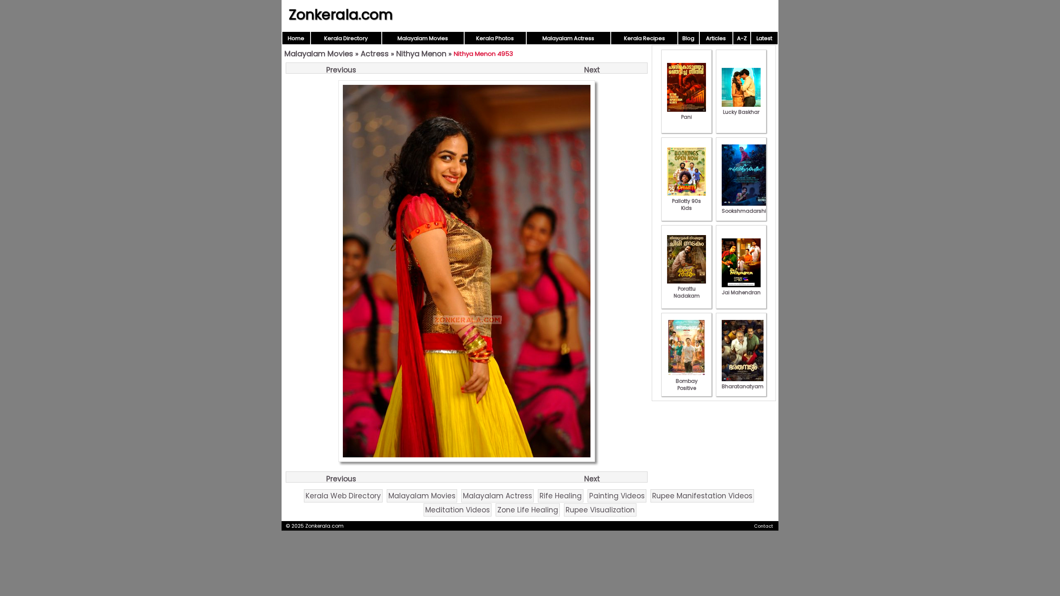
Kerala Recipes (644, 38)
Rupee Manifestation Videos (702, 496)
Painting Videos (617, 496)
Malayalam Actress (568, 38)
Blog (688, 38)
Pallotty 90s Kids (686, 204)
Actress (375, 53)
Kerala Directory (346, 38)
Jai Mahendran (741, 292)
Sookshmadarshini (746, 210)
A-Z (742, 38)
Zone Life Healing (527, 510)
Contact (763, 526)
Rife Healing (561, 496)
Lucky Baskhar (741, 111)
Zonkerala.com (341, 14)
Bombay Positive (687, 384)
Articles (716, 38)
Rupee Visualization (600, 510)
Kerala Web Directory (343, 496)
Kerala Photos (495, 38)
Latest (764, 38)
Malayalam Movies (423, 38)
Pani (686, 116)
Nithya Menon (421, 53)
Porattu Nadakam (687, 292)
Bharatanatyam (743, 386)
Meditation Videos (457, 510)
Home (296, 38)
